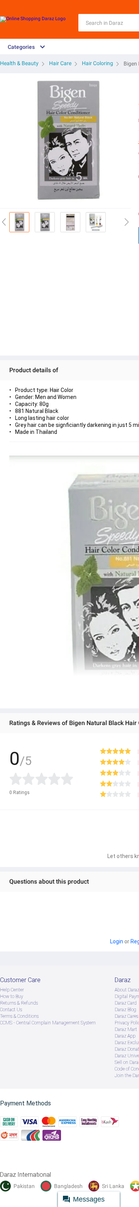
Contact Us (11, 1009)
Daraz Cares (126, 1016)
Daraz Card (126, 1003)
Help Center (12, 990)
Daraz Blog (125, 1009)
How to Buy (11, 996)
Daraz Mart (126, 1029)
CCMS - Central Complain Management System (48, 1023)
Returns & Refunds (19, 1003)
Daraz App (125, 1036)
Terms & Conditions (19, 1016)
